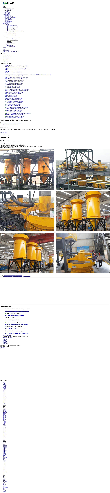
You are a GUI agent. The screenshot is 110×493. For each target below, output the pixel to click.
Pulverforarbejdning (8, 21)
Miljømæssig (7, 22)
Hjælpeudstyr (7, 13)
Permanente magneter (9, 9)
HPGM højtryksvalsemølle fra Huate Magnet (13, 72)
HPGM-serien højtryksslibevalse (12, 320)
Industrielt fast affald (8, 19)
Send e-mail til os (3, 132)
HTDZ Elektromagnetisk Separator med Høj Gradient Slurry (16, 78)
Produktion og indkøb (11, 33)
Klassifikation (7, 12)
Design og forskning (11, 32)
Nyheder (6, 44)
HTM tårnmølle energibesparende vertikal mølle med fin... (15, 69)
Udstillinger (9, 42)
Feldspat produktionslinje (11, 28)
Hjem (4, 6)
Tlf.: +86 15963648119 (7, 335)
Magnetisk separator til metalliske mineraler (10, 51)
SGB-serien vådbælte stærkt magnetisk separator (16, 324)
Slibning (6, 11)
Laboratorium (9, 39)
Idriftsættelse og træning (11, 34)
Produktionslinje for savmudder (13, 26)
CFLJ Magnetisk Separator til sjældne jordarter (13, 102)
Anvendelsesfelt (6, 50)
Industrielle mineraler (9, 16)
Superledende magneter (9, 8)
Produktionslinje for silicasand (12, 27)
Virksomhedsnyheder (11, 46)
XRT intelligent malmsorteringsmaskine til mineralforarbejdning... (17, 66)
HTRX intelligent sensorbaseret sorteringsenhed (13, 93)
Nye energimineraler (8, 18)
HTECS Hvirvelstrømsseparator (11, 96)
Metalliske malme (8, 15)
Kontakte (4, 47)
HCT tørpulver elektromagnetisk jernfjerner (13, 99)
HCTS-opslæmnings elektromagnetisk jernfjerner (14, 117)
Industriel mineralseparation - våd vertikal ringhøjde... (14, 75)
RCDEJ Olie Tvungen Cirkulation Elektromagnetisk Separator (16, 90)
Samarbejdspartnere (10, 43)
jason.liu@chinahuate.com (7, 337)
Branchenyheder (10, 45)
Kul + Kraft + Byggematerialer (10, 17)
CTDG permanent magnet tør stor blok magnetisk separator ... (16, 108)
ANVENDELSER (6, 14)
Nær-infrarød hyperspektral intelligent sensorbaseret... (14, 114)
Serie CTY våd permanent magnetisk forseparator (13, 275)
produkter (4, 7)
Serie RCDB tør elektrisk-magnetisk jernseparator (16, 333)
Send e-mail (2, 347)
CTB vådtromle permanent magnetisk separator (13, 84)
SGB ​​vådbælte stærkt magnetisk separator (12, 105)
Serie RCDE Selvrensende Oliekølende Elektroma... (17, 311)
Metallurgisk (7, 20)
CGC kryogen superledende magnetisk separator (14, 81)
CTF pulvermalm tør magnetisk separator (12, 87)
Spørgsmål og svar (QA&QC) (12, 40)
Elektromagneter (8, 10)
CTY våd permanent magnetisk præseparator (13, 111)
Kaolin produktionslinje (11, 29)
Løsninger (7, 24)
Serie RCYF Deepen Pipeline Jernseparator (15, 328)
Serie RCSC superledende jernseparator (14, 315)
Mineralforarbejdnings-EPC (10, 31)
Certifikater (9, 41)
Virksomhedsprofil (8, 36)
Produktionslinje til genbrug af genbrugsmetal (15, 30)
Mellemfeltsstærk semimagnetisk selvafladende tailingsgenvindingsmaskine (16, 276)
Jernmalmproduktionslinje (12, 25)
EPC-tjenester (5, 23)
